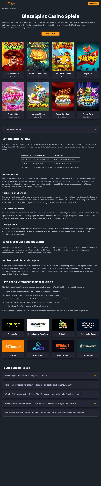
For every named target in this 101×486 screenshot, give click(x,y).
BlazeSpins (20, 144)
